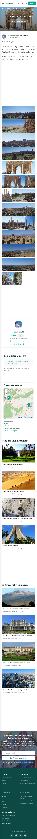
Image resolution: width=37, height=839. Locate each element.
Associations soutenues (27, 783)
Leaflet (21, 417)
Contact (4, 783)
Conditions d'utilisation (8, 815)
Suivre (20, 335)
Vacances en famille (26, 801)
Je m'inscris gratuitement (18, 758)
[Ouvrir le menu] (3, 3)
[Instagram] (16, 835)
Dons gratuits (24, 780)
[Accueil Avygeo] (9, 3)
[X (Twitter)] (20, 835)
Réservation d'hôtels (26, 804)
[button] (28, 405)
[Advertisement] (18, 84)
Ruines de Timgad (11, 431)
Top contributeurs (25, 778)
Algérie (9, 8)
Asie (3, 802)
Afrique (4, 8)
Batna (7, 425)
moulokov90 (24, 36)
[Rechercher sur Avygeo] (18, 3)
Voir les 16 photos (20, 21)
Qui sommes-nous (7, 778)
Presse (4, 780)
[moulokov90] (4, 36)
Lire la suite (5, 62)
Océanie (4, 807)
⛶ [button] (6, 398)
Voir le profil (19, 344)
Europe (4, 804)
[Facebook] (11, 835)
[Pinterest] (25, 835)
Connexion (32, 3)
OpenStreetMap (29, 417)
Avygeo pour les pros (8, 786)
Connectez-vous (13, 361)
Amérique (5, 799)
